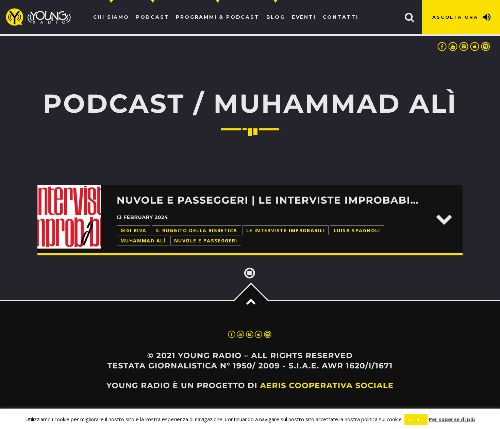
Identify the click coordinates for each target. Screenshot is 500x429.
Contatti (341, 17)
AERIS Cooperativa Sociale (327, 385)
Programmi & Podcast (217, 17)
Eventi (304, 17)
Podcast (152, 17)
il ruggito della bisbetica (196, 230)
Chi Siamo (111, 17)
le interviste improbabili (285, 230)
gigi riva (133, 230)
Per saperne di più (452, 419)
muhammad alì (142, 240)
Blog (275, 17)
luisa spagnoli (357, 230)
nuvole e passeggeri (205, 240)
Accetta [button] (416, 419)
